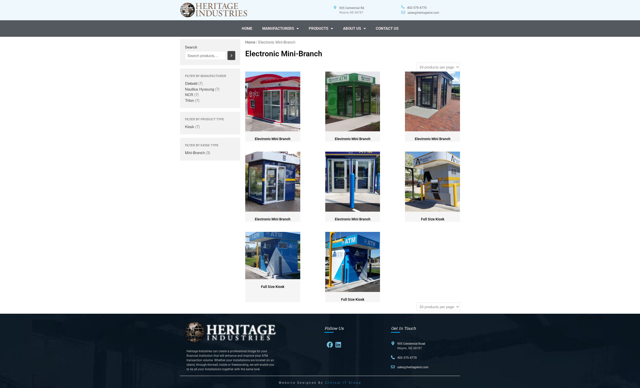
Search (191, 47)
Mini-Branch (195, 152)
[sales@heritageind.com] (403, 12)
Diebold (191, 83)
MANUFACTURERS (278, 28)
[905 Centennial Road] (393, 343)
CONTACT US (387, 28)
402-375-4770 (416, 8)
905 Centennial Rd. (352, 8)
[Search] (231, 55)
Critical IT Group (343, 382)
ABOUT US (352, 28)
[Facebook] (330, 344)
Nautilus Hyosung (199, 89)
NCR (189, 94)
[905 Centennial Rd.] (335, 7)
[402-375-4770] (402, 7)
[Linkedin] (338, 344)
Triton (189, 100)
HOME (247, 28)
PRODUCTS (318, 28)
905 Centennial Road (411, 343)
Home (250, 42)
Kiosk (189, 126)
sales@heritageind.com (423, 13)
